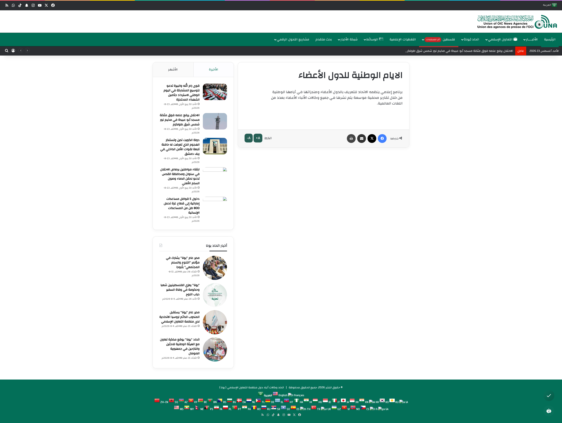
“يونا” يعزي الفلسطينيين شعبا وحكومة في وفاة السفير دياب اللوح (180, 289)
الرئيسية (550, 39)
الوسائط (372, 39)
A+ (258, 138)
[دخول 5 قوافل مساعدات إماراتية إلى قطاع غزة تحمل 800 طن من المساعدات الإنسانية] (215, 205)
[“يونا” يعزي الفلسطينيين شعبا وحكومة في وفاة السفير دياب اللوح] (215, 295)
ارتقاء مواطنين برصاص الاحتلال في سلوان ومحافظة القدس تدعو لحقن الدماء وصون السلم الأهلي (180, 176)
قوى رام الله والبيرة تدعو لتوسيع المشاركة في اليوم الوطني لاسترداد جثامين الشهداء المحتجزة (182, 93)
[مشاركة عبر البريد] (361, 138)
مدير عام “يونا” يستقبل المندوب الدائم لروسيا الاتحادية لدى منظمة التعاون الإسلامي (179, 317)
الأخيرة (213, 69)
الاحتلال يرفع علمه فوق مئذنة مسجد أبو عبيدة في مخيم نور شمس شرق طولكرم (459, 51)
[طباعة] (351, 138)
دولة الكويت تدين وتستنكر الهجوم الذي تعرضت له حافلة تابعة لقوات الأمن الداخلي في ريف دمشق (180, 147)
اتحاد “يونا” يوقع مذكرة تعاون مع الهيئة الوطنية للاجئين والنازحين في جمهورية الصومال (180, 346)
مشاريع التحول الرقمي (293, 39)
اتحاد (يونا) (471, 39)
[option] (282, 21)
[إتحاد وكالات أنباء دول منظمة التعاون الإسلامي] (513, 21)
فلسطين (440, 39)
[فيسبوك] (382, 138)
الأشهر (173, 69)
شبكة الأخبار (349, 39)
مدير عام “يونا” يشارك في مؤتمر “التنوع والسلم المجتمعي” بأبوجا (183, 262)
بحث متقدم (323, 39)
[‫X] (371, 138)
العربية (547, 5)
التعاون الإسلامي (500, 39)
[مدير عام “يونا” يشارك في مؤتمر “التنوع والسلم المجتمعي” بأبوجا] (215, 268)
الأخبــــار (532, 39)
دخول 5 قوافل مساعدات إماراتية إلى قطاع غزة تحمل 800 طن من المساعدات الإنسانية (182, 206)
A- (248, 138)
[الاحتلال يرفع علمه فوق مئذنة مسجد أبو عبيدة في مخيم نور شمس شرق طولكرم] (215, 121)
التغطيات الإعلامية (403, 39)
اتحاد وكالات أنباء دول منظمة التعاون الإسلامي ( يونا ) (251, 387)
